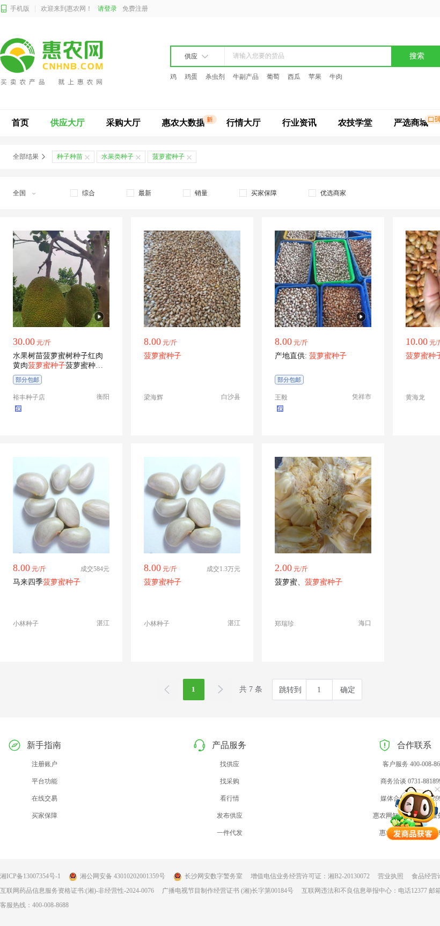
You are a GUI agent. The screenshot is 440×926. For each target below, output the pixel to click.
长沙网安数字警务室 (214, 876)
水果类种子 (117, 156)
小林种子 (26, 623)
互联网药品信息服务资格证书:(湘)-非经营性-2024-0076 (77, 890)
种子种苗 (70, 156)
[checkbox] (82, 193)
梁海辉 (153, 397)
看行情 (229, 798)
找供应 (229, 764)
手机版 (20, 8)
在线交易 (44, 798)
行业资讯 (299, 122)
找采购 (229, 781)
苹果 (315, 76)
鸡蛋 (191, 76)
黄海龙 (415, 397)
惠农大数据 (183, 122)
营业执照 (391, 876)
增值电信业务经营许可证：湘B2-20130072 (310, 876)
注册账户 (44, 764)
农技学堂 (355, 122)
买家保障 (44, 815)
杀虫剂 (215, 76)
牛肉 (335, 76)
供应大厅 (67, 122)
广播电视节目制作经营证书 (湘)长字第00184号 (228, 890)
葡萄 (273, 76)
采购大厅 (123, 122)
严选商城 (411, 122)
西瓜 (294, 76)
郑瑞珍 (284, 623)
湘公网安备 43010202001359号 (122, 876)
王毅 (281, 397)
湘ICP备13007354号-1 (30, 876)
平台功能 (44, 781)
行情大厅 (243, 122)
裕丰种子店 (29, 397)
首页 (20, 122)
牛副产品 (246, 76)
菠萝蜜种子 (168, 156)
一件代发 (230, 832)
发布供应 (230, 815)
